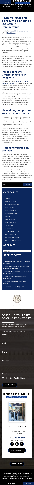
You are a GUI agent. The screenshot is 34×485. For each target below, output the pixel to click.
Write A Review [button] (17, 464)
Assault (7, 198)
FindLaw (29, 478)
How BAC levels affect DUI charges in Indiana (15, 282)
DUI (6, 216)
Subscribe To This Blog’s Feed (14, 287)
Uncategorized (9, 234)
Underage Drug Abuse (12, 240)
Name (4, 334)
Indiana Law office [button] (17, 450)
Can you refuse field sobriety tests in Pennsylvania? (15, 277)
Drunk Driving (11, 33)
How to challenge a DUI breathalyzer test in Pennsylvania (17, 272)
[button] (6, 2)
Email (4, 343)
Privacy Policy (24, 476)
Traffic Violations (10, 231)
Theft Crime (9, 228)
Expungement (9, 219)
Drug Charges (9, 207)
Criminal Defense (10, 204)
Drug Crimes (9, 210)
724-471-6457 (21, 326)
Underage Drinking (11, 237)
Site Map (15, 476)
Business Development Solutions (13, 478)
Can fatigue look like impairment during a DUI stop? (16, 262)
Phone (4, 352)
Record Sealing (9, 222)
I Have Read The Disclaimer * (15, 378)
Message (5, 361)
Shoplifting (8, 225)
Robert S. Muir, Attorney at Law (19, 31)
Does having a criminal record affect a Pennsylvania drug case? (16, 267)
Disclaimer (5, 374)
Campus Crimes (10, 201)
